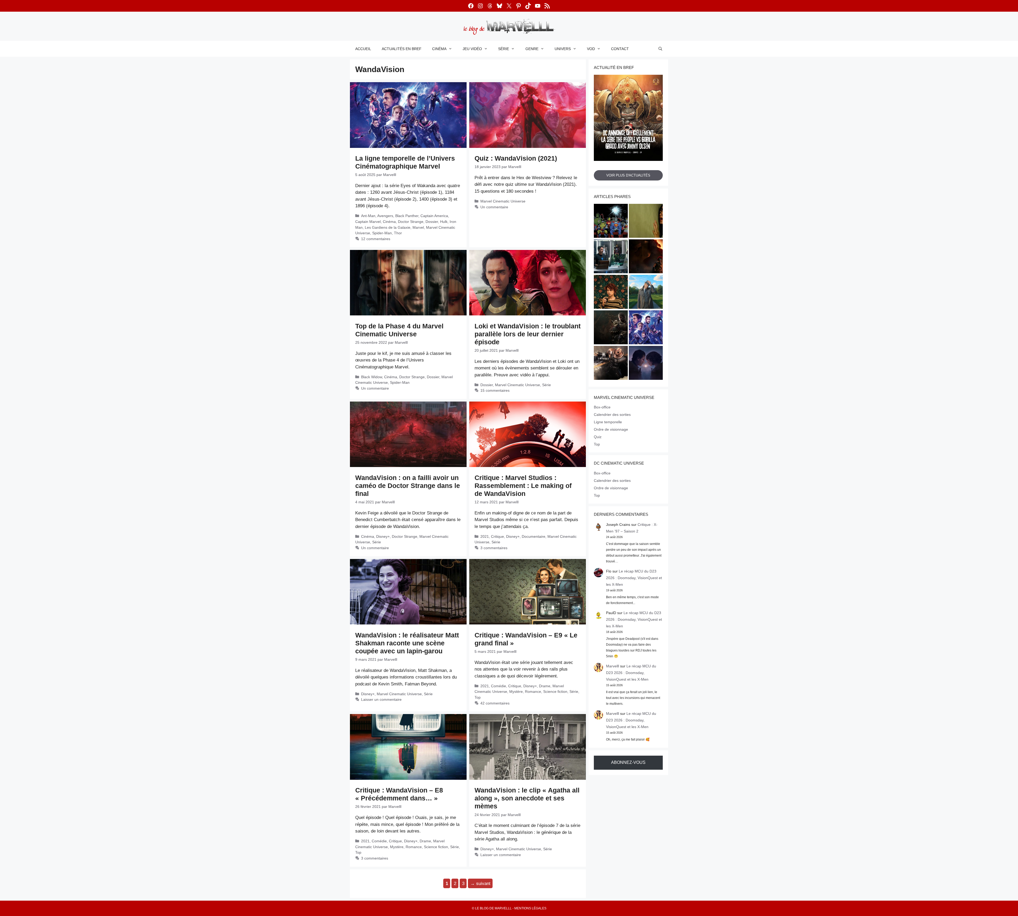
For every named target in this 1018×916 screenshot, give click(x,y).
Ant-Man (368, 216)
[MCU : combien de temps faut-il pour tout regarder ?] (611, 257)
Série (503, 49)
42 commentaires (495, 703)
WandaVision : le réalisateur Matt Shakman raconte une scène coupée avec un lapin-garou (407, 643)
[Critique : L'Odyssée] (646, 257)
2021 (484, 536)
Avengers (385, 216)
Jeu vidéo (472, 49)
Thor (398, 233)
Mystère (516, 691)
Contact (620, 49)
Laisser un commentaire (381, 699)
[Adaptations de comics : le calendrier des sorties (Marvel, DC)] (611, 221)
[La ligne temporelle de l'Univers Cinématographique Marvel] (646, 328)
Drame (544, 686)
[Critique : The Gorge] (646, 363)
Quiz (598, 437)
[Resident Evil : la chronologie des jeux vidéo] (611, 363)
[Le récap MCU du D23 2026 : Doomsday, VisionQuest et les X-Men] (646, 292)
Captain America (434, 216)
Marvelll (612, 666)
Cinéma (439, 49)
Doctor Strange (410, 221)
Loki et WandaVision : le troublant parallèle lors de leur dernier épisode (528, 334)
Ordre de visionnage (611, 429)
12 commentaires (375, 239)
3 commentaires (493, 548)
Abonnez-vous (628, 762)
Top (478, 697)
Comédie (498, 686)
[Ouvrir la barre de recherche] (660, 49)
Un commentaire (494, 207)
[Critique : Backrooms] (646, 221)
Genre (531, 49)
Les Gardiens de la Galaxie (387, 227)
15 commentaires (495, 390)
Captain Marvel (368, 221)
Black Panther (406, 216)
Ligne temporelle (608, 422)
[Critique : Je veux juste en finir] (611, 292)
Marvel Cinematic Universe (502, 201)
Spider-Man (382, 233)
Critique (497, 536)
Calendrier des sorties (612, 414)
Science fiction (555, 691)
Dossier (431, 221)
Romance (533, 691)
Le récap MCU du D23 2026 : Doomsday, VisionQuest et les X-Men (634, 578)
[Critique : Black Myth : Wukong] (611, 328)
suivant (480, 883)
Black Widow (371, 377)
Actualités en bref (402, 49)
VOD (591, 49)
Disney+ (383, 536)
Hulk (443, 221)
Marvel (418, 227)
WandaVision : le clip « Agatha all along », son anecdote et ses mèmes (527, 798)
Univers (563, 49)
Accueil (363, 49)
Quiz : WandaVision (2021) (516, 158)
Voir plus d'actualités (628, 175)
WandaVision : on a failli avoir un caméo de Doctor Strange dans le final (407, 485)
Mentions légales (530, 908)
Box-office (602, 407)
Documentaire (533, 536)
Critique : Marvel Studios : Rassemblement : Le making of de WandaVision (523, 485)
